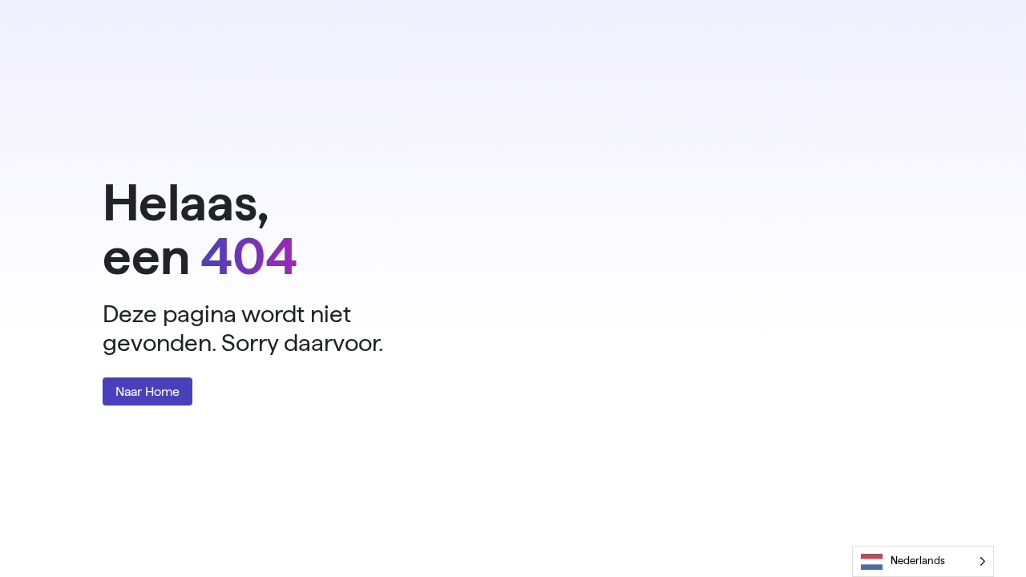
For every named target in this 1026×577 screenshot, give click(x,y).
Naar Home (147, 391)
